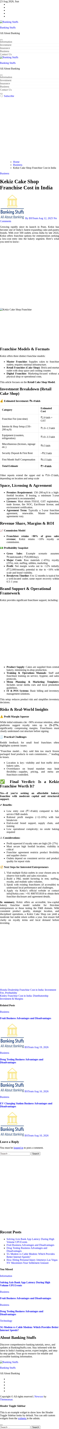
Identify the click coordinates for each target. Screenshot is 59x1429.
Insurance (5, 48)
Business (4, 51)
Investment (5, 44)
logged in (18, 1147)
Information (6, 41)
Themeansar (6, 1399)
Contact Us (6, 54)
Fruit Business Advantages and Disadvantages (25, 1018)
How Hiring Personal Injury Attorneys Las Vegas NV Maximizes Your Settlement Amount (32, 1261)
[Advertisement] (29, 129)
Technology (6, 1320)
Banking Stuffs (8, 27)
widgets (22, 1418)
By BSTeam (32, 218)
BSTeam (29, 1047)
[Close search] (1, 1424)
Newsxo (38, 1396)
